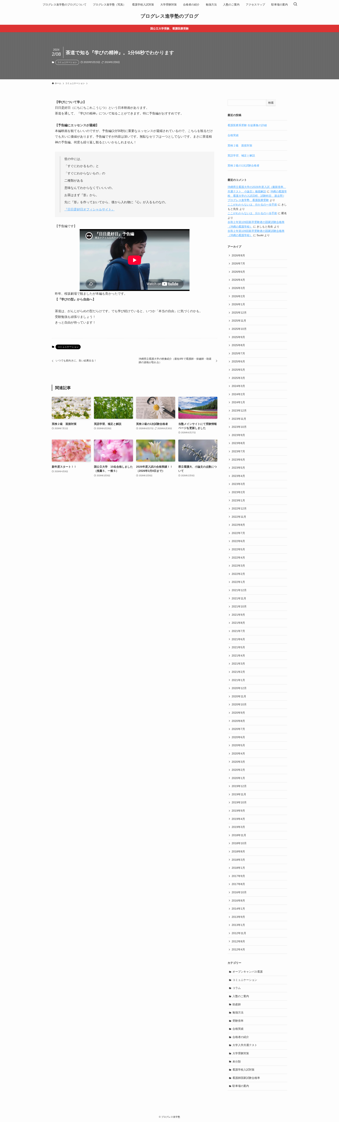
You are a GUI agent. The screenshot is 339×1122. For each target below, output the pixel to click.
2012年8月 (238, 941)
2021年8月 (238, 622)
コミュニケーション (67, 62)
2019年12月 (239, 786)
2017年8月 (238, 884)
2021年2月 (238, 671)
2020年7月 (238, 729)
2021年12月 (239, 590)
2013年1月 (238, 924)
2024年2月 (238, 394)
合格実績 (233, 135)
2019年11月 (239, 794)
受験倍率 (237, 1020)
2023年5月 (238, 467)
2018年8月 (238, 851)
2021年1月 (238, 680)
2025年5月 (238, 369)
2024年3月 (238, 386)
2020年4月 (238, 753)
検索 (271, 102)
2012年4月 (238, 949)
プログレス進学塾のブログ (169, 16)
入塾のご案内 (240, 996)
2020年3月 (238, 761)
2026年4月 (238, 279)
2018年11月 (239, 835)
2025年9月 (238, 337)
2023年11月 (239, 418)
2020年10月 (239, 704)
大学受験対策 (240, 1053)
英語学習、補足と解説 (241, 155)
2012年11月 (239, 933)
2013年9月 (238, 916)
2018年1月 (238, 867)
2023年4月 (238, 475)
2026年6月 (238, 271)
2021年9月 (238, 614)
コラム (236, 987)
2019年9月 (238, 810)
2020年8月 (238, 720)
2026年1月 (238, 304)
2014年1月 (238, 908)
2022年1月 (238, 581)
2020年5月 (238, 745)
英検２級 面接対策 (240, 145)
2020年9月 (238, 712)
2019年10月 (239, 802)
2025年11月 (239, 320)
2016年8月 (238, 900)
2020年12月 (239, 688)
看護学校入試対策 (243, 1069)
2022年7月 (238, 533)
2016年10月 (239, 892)
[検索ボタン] (295, 4)
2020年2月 (238, 769)
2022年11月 (239, 516)
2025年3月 (238, 377)
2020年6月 (238, 737)
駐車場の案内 (240, 1085)
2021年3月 (238, 663)
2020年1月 (238, 778)
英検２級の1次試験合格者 (243, 165)
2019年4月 (238, 818)
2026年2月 (238, 296)
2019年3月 (238, 826)
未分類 (236, 1061)
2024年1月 (238, 402)
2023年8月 (238, 443)
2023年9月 (238, 435)
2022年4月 (238, 557)
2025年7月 (238, 353)
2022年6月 (238, 541)
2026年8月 (238, 255)
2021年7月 (238, 631)
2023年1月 (238, 500)
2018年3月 (238, 859)
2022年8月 (238, 524)
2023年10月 (239, 426)
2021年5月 (238, 647)
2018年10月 (239, 843)
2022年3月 (238, 565)
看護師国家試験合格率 (246, 1077)
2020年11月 (239, 696)
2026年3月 (238, 288)
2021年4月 (238, 655)
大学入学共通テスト (244, 1045)
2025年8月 (238, 345)
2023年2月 (238, 492)
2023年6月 (238, 459)
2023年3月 (238, 484)
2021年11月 (239, 598)
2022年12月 (239, 508)
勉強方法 (237, 1012)
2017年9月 (238, 876)
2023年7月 (238, 451)
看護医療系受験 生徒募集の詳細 (247, 125)
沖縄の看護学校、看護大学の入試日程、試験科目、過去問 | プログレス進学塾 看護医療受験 (257, 196)
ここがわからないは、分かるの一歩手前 (252, 204)
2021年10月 (239, 606)
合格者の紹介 (240, 1037)
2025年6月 (238, 361)
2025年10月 (239, 328)
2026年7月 (238, 263)
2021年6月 (238, 639)
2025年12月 (239, 312)
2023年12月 (239, 410)
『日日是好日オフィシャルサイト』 (89, 209)
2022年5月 (238, 549)
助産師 (236, 1004)
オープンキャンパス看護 (247, 971)
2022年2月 (238, 573)
